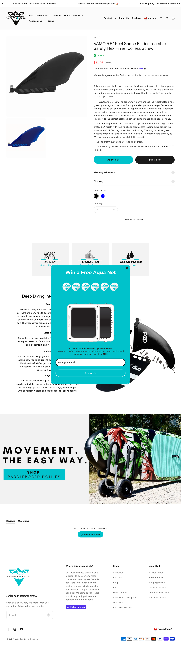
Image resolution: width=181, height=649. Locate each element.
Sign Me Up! (90, 373)
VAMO (97, 37)
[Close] (127, 268)
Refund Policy (156, 577)
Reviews (136, 18)
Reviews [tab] (10, 521)
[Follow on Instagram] (15, 629)
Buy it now (155, 159)
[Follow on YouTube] (21, 629)
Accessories (35, 21)
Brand (51, 21)
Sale (31, 15)
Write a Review (93, 535)
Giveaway (118, 572)
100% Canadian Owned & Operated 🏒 (92, 3)
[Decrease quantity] (97, 209)
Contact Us (110, 18)
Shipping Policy (157, 582)
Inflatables (42, 15)
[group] (90, 459)
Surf (55, 15)
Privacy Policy (156, 572)
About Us (124, 18)
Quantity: (98, 203)
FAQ (115, 587)
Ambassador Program (124, 597)
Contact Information (159, 592)
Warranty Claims (157, 597)
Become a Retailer (122, 607)
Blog (115, 582)
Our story (118, 602)
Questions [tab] (23, 521)
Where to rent (120, 592)
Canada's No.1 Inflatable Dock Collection (28, 3)
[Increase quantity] (114, 209)
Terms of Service (157, 587)
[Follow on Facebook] (8, 629)
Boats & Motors (72, 15)
